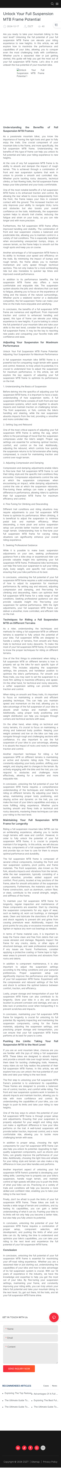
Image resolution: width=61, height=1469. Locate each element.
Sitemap (35, 1461)
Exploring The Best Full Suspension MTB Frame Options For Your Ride (46, 1400)
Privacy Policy (49, 1461)
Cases (46, 1386)
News (54, 1386)
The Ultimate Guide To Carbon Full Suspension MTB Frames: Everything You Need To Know (46, 1406)
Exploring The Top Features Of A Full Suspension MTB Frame (20, 1393)
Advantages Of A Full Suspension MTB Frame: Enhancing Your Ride (46, 1393)
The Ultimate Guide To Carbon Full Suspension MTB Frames (17, 1400)
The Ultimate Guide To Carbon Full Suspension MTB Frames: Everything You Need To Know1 (17, 1406)
